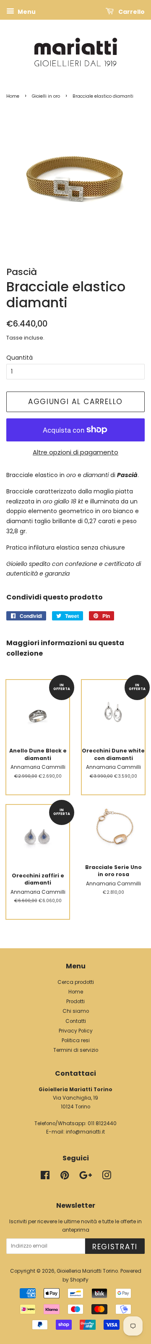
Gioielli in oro (46, 96)
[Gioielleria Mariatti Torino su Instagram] (106, 1177)
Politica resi (76, 1040)
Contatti (75, 1021)
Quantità (19, 357)
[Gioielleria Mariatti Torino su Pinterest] (64, 1177)
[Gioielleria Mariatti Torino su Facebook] (45, 1177)
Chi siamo (75, 1011)
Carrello (131, 12)
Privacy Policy (76, 1030)
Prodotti (75, 1001)
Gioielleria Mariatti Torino (87, 1271)
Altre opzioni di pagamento (75, 452)
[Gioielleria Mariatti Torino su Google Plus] (85, 1177)
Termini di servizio (75, 1050)
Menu (26, 12)
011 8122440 (102, 1123)
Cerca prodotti (75, 982)
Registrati (115, 1247)
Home (12, 96)
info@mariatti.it (85, 1132)
